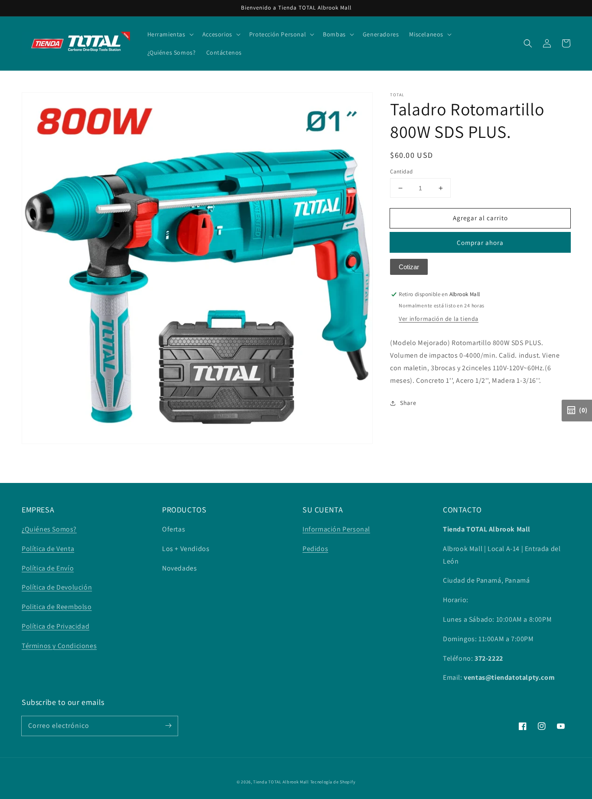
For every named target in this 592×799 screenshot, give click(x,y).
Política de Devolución (57, 587)
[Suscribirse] (168, 725)
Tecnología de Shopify (333, 782)
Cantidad (401, 171)
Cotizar (409, 267)
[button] (527, 43)
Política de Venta (48, 548)
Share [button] (408, 403)
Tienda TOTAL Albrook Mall (281, 782)
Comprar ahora (480, 243)
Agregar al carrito (480, 218)
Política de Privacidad (55, 626)
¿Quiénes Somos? (49, 529)
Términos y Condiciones (59, 645)
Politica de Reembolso (57, 606)
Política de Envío (48, 568)
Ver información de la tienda (438, 319)
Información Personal (336, 529)
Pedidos (315, 548)
